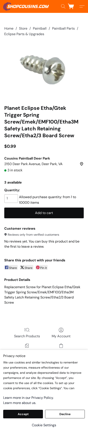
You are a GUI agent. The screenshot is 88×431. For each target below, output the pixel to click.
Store (23, 28)
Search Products (27, 336)
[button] (27, 6)
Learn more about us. (19, 403)
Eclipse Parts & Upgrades (24, 34)
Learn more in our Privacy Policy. (28, 397)
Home (8, 28)
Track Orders (27, 352)
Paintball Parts (63, 28)
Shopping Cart (61, 352)
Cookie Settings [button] (44, 425)
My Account (61, 336)
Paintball (40, 28)
